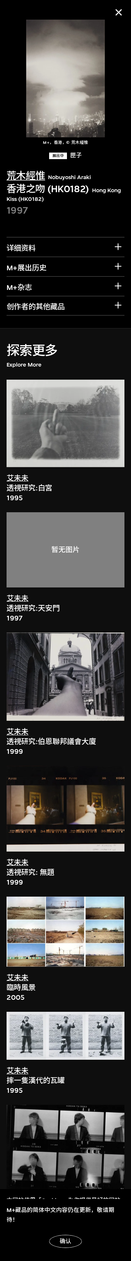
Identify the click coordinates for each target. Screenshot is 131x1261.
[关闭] (118, 12)
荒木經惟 (26, 176)
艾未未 (17, 478)
